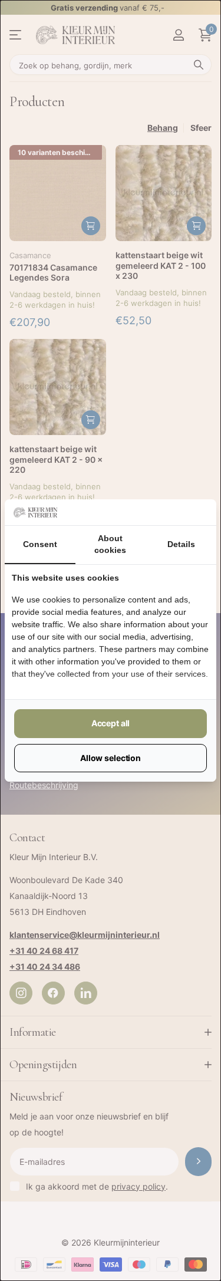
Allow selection (110, 758)
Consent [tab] (40, 544)
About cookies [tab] (110, 544)
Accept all (110, 723)
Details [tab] (181, 544)
